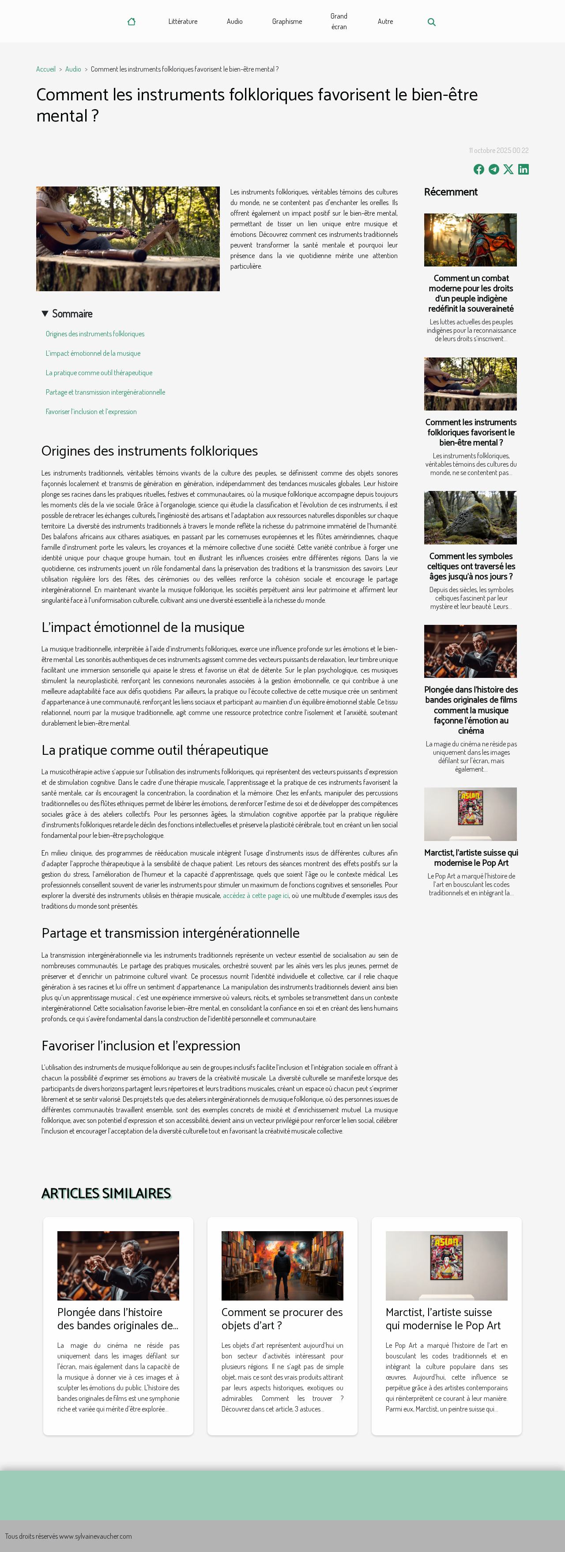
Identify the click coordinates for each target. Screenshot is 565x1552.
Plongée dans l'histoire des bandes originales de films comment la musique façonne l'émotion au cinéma (471, 710)
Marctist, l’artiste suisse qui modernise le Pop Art (471, 858)
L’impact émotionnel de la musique (93, 353)
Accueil (46, 69)
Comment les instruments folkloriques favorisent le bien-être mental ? (471, 433)
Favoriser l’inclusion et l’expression (91, 411)
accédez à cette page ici (256, 895)
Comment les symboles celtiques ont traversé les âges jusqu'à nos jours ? (471, 567)
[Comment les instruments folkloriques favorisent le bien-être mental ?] (470, 384)
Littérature (183, 21)
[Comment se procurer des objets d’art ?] (282, 1264)
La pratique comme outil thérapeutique (99, 372)
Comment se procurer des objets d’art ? (282, 1319)
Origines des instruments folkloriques (95, 333)
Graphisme (287, 21)
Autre (385, 21)
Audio (235, 21)
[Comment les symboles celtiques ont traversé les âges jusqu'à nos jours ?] (470, 517)
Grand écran (339, 21)
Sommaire (73, 313)
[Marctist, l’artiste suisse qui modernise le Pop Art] (470, 814)
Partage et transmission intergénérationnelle (105, 392)
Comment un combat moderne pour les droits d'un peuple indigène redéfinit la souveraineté (471, 294)
